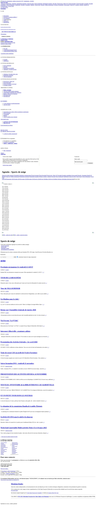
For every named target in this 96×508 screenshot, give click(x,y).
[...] (43, 272)
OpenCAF (72, 5)
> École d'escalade (3, 446)
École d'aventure (72, 3)
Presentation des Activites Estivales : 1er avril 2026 (19, 342)
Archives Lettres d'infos (6, 44)
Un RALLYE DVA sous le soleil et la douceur (17, 417)
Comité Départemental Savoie (10, 50)
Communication (4, 6)
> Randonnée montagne (15, 443)
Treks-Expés (37, 5)
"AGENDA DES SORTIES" (7, 53)
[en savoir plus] (14, 490)
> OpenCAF (2, 454)
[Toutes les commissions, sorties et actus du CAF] (12, 1)
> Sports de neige (14, 450)
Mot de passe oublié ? (78, 164)
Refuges (43, 5)
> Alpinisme (2, 443)
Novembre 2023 (23, 179)
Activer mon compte (7, 165)
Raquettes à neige (5, 248)
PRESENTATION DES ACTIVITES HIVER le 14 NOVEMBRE (24, 374)
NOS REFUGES (5, 119)
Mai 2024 (57, 179)
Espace (3, 153)
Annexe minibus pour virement (10, 117)
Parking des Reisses (10, 473)
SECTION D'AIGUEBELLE (8, 31)
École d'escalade (80, 3)
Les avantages (6, 18)
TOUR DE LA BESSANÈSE (11, 278)
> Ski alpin (13, 447)
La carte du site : (4, 8)
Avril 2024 (53, 179)
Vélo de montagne (7, 76)
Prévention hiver (7, 95)
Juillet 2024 (66, 179)
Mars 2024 (48, 179)
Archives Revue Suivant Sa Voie (8, 42)
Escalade (86, 3)
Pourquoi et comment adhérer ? (10, 17)
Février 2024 (43, 179)
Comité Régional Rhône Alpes (10, 51)
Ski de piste (3, 247)
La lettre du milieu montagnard (10, 133)
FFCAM (5, 48)
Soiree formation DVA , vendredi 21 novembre (17, 363)
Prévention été (6, 96)
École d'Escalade (7, 82)
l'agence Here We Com (53, 492)
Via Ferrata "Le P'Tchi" (9, 320)
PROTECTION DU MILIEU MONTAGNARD (8, 131)
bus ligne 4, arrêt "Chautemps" (9, 471)
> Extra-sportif (3, 450)
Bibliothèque (6, 22)
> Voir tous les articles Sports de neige (9, 436)
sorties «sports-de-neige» (22, 235)
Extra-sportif (66, 5)
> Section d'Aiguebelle (4, 442)
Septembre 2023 (10, 179)
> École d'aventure (3, 445)
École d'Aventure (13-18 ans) (9, 84)
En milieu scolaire (7, 85)
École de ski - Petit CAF (62, 3)
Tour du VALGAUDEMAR (10, 288)
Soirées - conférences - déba (9, 143)
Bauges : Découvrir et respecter (10, 93)
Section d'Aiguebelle (58, 5)
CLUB (7, 270)
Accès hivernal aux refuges (7, 125)
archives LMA (4, 40)
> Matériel (2, 453)
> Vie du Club (13, 453)
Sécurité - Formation (25, 5)
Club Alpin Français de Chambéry (34, 492)
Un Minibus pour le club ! (10, 299)
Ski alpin (54, 3)
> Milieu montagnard (14, 442)
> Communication (3, 444)
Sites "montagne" (7, 150)
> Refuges (13, 445)
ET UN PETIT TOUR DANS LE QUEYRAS (17, 395)
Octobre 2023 (17, 179)
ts (16, 143)
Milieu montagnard (49, 5)
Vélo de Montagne (10, 5)
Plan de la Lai (6, 123)
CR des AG (6, 21)
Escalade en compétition (8, 142)
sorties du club (9, 235)
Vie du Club (11, 6)
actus (3, 260)
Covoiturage (6, 114)
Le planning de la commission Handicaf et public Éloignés (21, 406)
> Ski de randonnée (14, 448)
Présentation (6, 15)
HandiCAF (86, 5)
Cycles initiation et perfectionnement (11, 103)
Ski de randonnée (38, 3)
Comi (4, 19)
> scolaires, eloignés (14, 446)
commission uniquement (27, 257)
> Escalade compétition (4, 449)
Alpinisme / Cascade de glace (9, 69)
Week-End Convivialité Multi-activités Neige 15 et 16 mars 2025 (24, 428)
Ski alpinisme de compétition (7, 249)
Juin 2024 (62, 179)
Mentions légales (17, 484)
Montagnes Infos (9, 41)
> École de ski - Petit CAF (4, 447)
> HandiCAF (2, 452)
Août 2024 (71, 179)
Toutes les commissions (6, 3)
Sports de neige (30, 3)
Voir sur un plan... (5, 468)
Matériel (32, 5)
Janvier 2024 (37, 179)
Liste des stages (6, 104)
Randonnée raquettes (47, 3)
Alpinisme (14, 3)
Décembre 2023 (30, 179)
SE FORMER (4, 101)
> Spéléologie (13, 449)
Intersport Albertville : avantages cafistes (15, 331)
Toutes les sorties (5, 175)
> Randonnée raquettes (15, 444)
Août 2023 (4, 179)
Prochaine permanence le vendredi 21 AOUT (17, 267)
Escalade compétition (66, 175)
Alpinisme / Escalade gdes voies (10, 74)
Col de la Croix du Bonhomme (10, 121)
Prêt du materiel (6, 113)
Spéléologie (17, 5)
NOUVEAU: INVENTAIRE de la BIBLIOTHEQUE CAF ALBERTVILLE (27, 385)
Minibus (5, 115)
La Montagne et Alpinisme (7, 38)
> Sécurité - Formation (4, 451)
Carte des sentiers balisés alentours (11, 91)
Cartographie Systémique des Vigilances (12, 92)
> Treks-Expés (14, 451)
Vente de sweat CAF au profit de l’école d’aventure (19, 353)
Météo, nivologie (7, 90)
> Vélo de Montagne (14, 452)
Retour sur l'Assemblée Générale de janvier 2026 (18, 310)
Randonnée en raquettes (8, 68)
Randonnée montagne (22, 3)
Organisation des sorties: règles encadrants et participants (15, 112)
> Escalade (2, 448)
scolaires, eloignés (79, 5)
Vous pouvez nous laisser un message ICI (10, 479)
